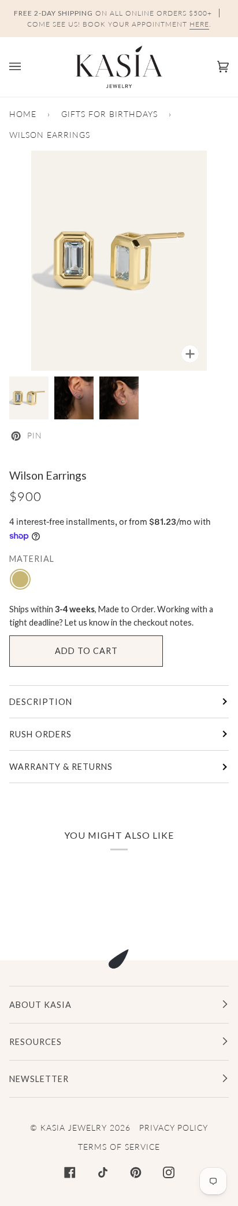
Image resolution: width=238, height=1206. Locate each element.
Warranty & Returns (61, 767)
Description (40, 702)
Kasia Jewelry (73, 1127)
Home (22, 114)
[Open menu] (26, 67)
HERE (199, 24)
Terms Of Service (119, 1147)
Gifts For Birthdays (109, 114)
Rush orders (40, 734)
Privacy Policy (173, 1127)
